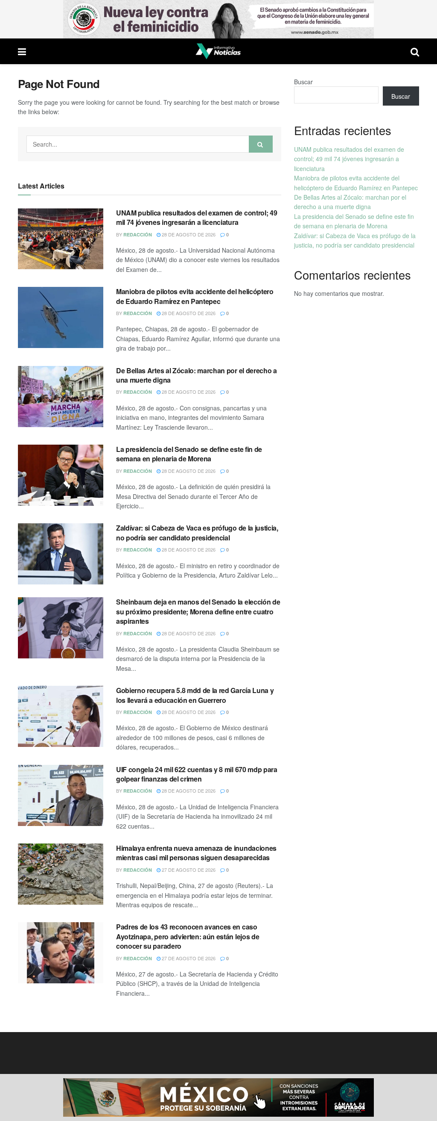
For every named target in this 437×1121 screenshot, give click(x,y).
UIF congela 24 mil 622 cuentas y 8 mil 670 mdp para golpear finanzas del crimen (196, 774)
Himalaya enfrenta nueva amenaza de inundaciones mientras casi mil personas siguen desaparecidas (196, 852)
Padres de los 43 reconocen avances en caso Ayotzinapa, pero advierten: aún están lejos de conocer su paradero (187, 936)
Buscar (303, 81)
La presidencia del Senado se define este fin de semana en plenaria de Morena (189, 453)
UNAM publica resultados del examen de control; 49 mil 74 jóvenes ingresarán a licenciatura (196, 217)
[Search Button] (261, 144)
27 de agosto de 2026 (188, 869)
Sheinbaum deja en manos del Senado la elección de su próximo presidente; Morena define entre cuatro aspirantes (198, 611)
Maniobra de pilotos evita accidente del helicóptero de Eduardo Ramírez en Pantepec (195, 296)
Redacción (137, 234)
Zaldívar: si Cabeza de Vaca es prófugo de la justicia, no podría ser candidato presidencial (197, 532)
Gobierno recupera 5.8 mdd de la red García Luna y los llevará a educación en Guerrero (195, 695)
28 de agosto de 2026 (188, 234)
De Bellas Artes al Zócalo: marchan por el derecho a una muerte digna (196, 375)
